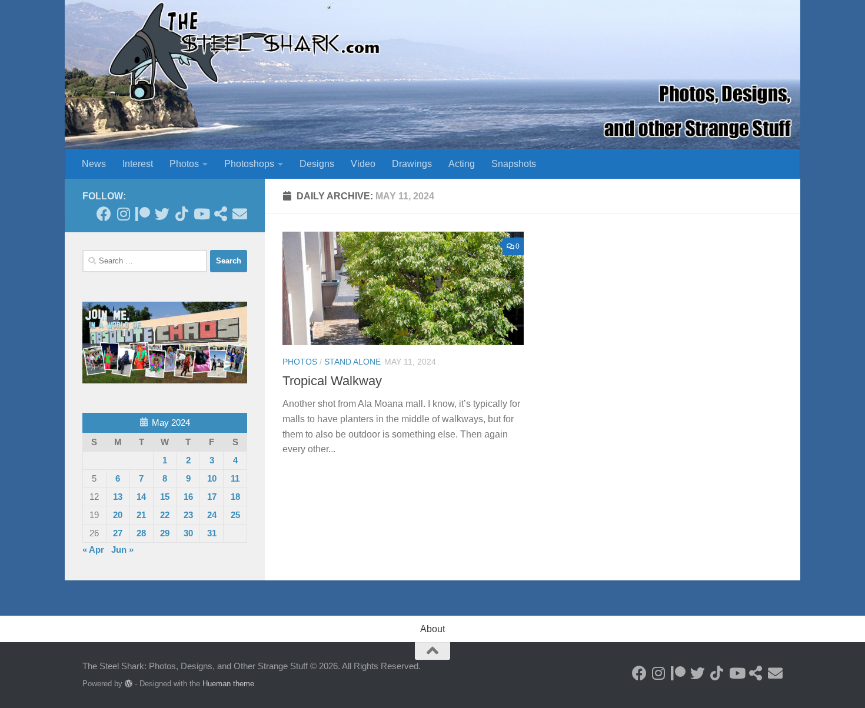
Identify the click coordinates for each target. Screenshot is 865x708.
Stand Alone (352, 361)
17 (212, 497)
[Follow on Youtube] (201, 213)
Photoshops (249, 164)
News (94, 164)
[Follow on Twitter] (162, 213)
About (432, 629)
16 (188, 497)
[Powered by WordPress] (128, 683)
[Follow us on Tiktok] (181, 213)
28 (141, 533)
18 (235, 497)
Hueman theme (228, 683)
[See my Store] (220, 213)
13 (117, 497)
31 (212, 533)
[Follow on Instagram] (123, 213)
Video (363, 164)
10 (212, 478)
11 (235, 478)
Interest (137, 164)
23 (188, 515)
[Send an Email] (239, 213)
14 (141, 497)
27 (117, 533)
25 (235, 515)
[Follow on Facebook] (104, 213)
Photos (184, 164)
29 (164, 533)
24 (212, 515)
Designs (317, 164)
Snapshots (513, 164)
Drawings (412, 164)
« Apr (93, 550)
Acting (461, 164)
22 (164, 515)
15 (164, 497)
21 (141, 515)
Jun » (122, 550)
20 (117, 515)
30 (188, 533)
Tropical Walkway (332, 380)
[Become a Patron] (142, 213)
